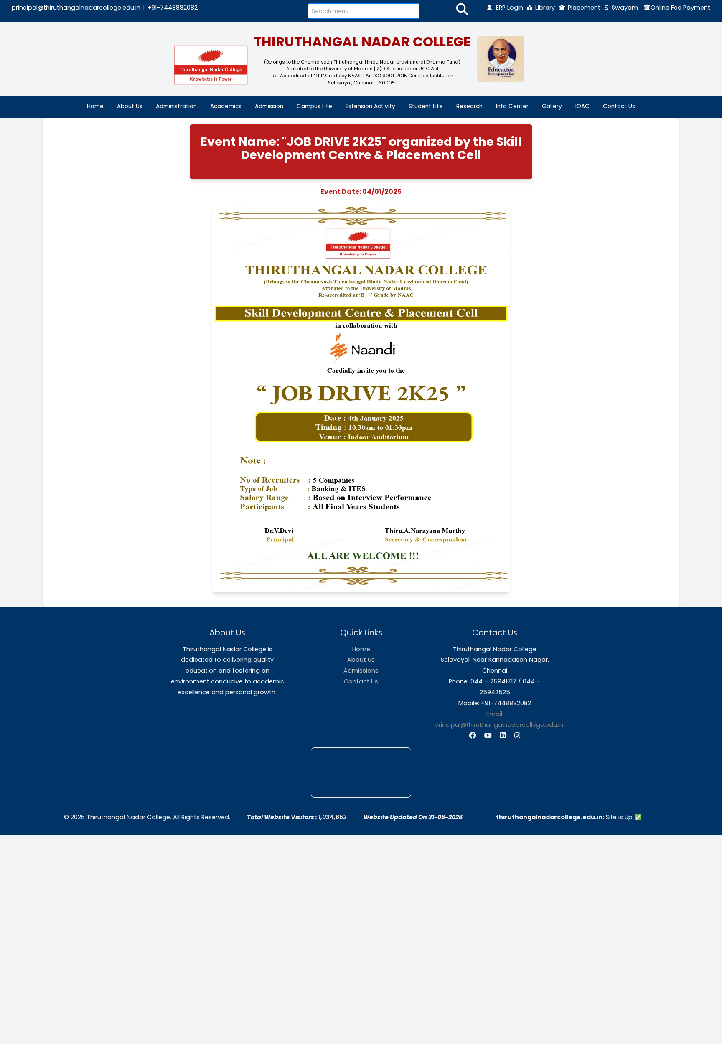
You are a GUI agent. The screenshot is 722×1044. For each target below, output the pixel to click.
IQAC (582, 106)
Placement (584, 7)
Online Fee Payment (680, 7)
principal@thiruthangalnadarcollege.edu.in (76, 7)
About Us (129, 106)
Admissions (361, 670)
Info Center (512, 106)
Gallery (552, 106)
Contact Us (619, 106)
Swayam (625, 7)
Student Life (426, 106)
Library (545, 7)
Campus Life (314, 106)
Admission (269, 106)
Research (469, 106)
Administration (176, 106)
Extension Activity (370, 106)
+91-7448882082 (172, 7)
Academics (226, 106)
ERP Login (509, 7)
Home (95, 106)
